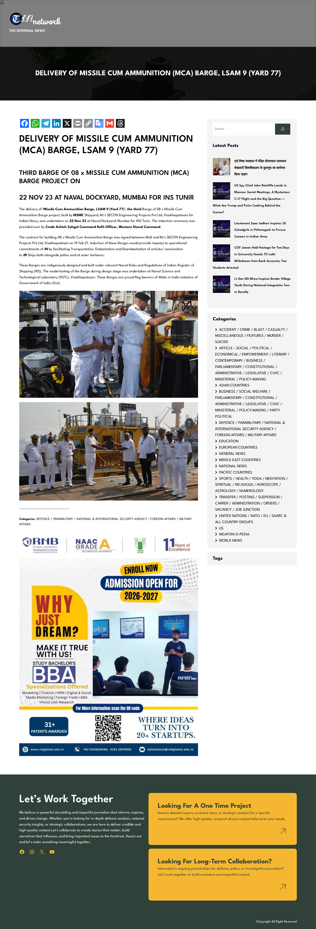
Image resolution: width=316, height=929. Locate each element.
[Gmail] (109, 124)
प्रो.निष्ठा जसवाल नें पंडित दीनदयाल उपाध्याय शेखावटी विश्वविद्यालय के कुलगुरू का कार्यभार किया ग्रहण (260, 168)
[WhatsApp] (35, 124)
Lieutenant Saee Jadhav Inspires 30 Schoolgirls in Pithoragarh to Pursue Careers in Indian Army (260, 230)
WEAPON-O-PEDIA (234, 534)
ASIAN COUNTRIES (234, 385)
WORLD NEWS (230, 541)
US (221, 528)
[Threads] (120, 124)
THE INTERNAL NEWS (27, 31)
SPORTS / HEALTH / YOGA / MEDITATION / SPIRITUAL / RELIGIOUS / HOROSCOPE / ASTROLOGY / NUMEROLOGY (251, 485)
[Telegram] (45, 124)
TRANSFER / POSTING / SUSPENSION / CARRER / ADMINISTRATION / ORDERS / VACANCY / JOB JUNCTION (248, 503)
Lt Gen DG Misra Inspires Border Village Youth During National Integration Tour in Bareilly (262, 285)
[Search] (282, 129)
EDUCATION (229, 441)
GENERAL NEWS (232, 454)
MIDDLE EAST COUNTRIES (240, 460)
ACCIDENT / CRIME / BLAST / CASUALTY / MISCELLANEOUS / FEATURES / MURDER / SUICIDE (251, 336)
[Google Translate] (99, 124)
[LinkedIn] (56, 124)
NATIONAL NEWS (233, 466)
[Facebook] (24, 124)
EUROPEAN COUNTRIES (238, 447)
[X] (67, 124)
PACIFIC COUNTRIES (235, 472)
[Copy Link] (88, 124)
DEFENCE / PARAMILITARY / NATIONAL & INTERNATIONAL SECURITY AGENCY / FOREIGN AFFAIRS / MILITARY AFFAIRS (250, 429)
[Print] (77, 124)
